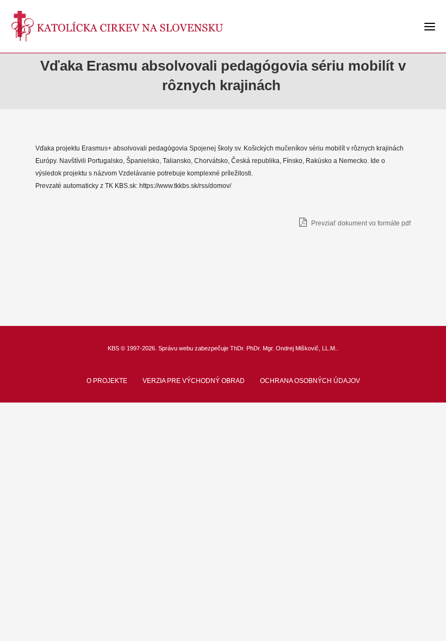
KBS (113, 348)
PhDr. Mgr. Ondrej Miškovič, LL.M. (291, 348)
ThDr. (237, 348)
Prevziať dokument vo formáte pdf (360, 223)
